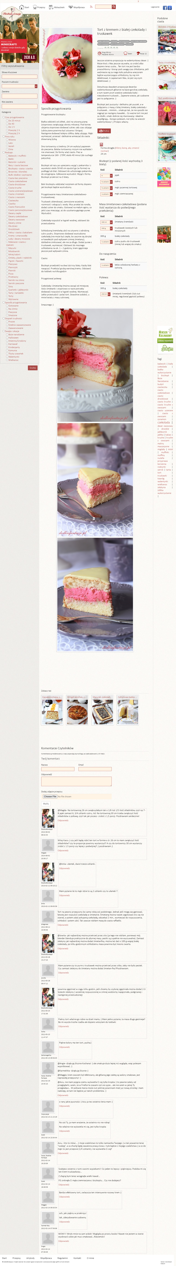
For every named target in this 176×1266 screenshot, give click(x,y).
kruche (161, 438)
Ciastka (12, 204)
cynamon (162, 419)
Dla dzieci (13, 226)
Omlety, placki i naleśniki (20, 258)
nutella (161, 458)
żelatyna (162, 487)
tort (159, 473)
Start (26, 7)
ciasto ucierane (165, 410)
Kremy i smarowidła (18, 236)
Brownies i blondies (18, 172)
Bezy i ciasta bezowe (18, 165)
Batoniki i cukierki (17, 162)
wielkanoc (162, 484)
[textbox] (103, 7)
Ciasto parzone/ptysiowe (20, 210)
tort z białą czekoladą (138, 41)
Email (81, 765)
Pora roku (9, 137)
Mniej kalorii (14, 254)
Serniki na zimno (16, 280)
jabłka (160, 435)
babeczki (162, 364)
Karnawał (13, 344)
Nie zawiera (7, 102)
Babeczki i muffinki (17, 156)
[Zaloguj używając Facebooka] (164, 7)
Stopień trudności (13, 318)
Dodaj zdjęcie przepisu (51, 792)
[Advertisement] (87, 1)
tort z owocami (103, 44)
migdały (161, 449)
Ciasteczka (13, 200)
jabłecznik (162, 432)
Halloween (14, 338)
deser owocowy (165, 426)
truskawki (129, 44)
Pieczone (13, 312)
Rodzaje (9, 152)
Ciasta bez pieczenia (18, 178)
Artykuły (30, 1258)
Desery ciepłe (15, 213)
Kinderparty (14, 347)
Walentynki (14, 357)
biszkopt (114, 41)
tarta (168, 470)
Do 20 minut (14, 121)
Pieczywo (13, 264)
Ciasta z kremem (16, 194)
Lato (11, 143)
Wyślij (46, 804)
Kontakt (77, 1258)
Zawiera (5, 91)
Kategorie (6, 112)
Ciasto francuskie (17, 207)
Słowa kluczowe (9, 72)
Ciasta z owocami (17, 197)
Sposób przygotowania (16, 303)
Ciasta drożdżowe (17, 184)
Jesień (11, 146)
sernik (160, 470)
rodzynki (162, 467)
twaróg (161, 479)
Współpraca (79, 7)
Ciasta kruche (15, 188)
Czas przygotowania (14, 117)
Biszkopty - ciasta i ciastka (21, 169)
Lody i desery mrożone (19, 239)
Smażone (13, 315)
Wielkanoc (13, 360)
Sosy (11, 286)
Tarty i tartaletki (16, 293)
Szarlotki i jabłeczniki (18, 290)
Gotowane (13, 306)
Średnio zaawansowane (20, 325)
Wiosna (12, 140)
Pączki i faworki (16, 261)
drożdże (165, 429)
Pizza (11, 274)
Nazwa (44, 765)
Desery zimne (15, 223)
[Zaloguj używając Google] (169, 7)
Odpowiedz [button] (63, 820)
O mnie (90, 1258)
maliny (161, 444)
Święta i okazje (12, 331)
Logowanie (155, 7)
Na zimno (13, 309)
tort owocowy (124, 41)
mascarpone (163, 446)
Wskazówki (59, 7)
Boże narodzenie (16, 334)
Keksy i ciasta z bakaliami (20, 232)
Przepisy (41, 7)
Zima (11, 149)
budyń (161, 384)
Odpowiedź (46, 774)
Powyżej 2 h (14, 133)
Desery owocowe (17, 220)
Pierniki (12, 271)
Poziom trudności (10, 82)
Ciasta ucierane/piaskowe (21, 191)
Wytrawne (13, 299)
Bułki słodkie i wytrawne (20, 175)
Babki (11, 159)
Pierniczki (13, 267)
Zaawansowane (16, 328)
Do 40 (11, 124)
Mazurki (12, 248)
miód (170, 449)
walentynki (163, 481)
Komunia (13, 350)
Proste (12, 322)
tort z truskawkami (117, 44)
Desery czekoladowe (18, 216)
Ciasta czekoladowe (18, 181)
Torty (11, 296)
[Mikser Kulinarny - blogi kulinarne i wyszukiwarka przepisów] (165, 332)
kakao (168, 435)
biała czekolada (103, 41)
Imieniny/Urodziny (17, 341)
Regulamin (62, 1258)
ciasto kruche (164, 402)
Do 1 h (12, 127)
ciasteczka (162, 387)
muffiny (161, 455)
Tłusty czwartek (16, 354)
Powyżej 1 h (14, 130)
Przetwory (13, 277)
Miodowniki (14, 251)
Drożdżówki (14, 229)
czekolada (164, 422)
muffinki (165, 452)
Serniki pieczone (16, 283)
